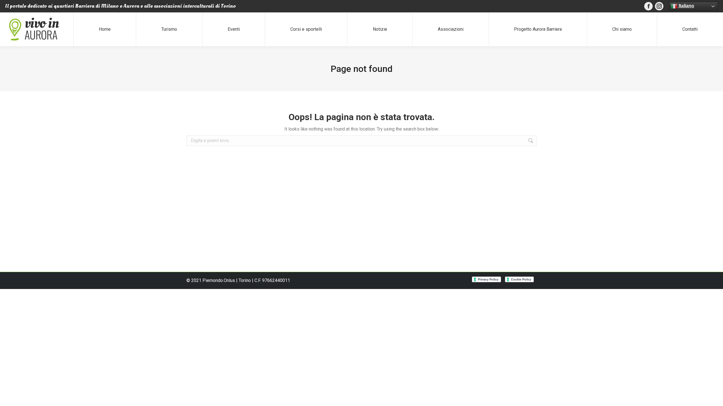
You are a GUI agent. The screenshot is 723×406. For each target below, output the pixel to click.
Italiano (686, 5)
